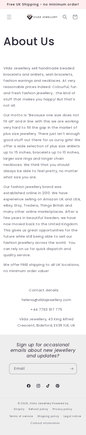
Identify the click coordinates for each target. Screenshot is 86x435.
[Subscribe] (72, 368)
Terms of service (21, 416)
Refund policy (38, 409)
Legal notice (72, 416)
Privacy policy (62, 409)
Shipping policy (48, 416)
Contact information (45, 423)
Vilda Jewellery (40, 403)
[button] (9, 17)
